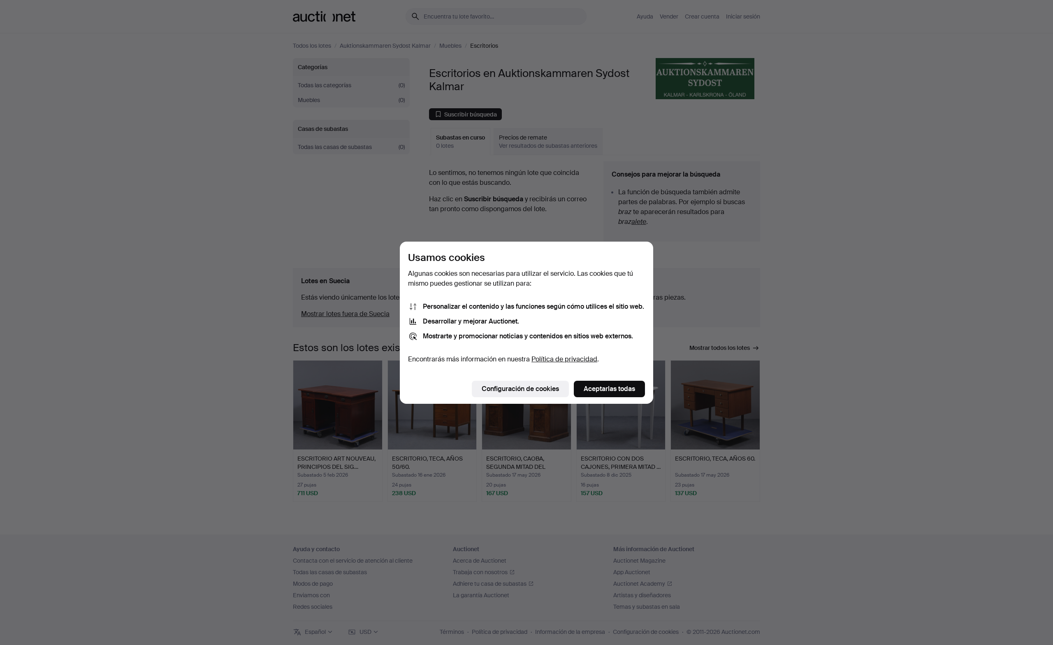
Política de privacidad (564, 359)
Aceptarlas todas (609, 388)
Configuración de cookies (520, 388)
